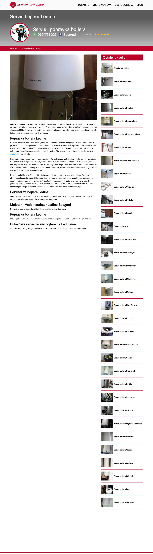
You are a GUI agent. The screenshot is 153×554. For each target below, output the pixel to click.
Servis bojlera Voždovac (124, 437)
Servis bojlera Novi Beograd (126, 305)
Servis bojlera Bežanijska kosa (127, 134)
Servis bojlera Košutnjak (124, 253)
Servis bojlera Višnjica (123, 410)
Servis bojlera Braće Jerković (126, 160)
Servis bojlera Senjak (123, 358)
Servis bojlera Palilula (123, 318)
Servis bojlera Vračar (123, 450)
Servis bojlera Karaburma (125, 239)
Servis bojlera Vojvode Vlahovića (128, 423)
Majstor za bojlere (121, 68)
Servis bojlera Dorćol (123, 213)
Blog (140, 4)
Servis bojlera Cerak (122, 174)
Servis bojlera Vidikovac (124, 397)
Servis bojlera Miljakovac (125, 279)
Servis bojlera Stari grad (124, 371)
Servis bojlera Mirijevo (123, 292)
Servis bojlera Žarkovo (123, 463)
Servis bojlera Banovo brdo (125, 121)
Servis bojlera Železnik (123, 476)
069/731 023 (47, 34)
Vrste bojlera (124, 4)
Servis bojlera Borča (122, 147)
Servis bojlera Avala (122, 95)
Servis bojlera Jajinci (122, 226)
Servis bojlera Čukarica (124, 187)
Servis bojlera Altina (122, 82)
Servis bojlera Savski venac (126, 345)
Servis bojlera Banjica (123, 108)
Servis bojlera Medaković (125, 266)
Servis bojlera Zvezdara (124, 502)
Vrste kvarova (102, 4)
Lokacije (83, 4)
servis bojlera (16, 154)
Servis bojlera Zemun (123, 489)
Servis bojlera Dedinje (123, 200)
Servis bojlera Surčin (123, 384)
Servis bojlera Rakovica (124, 331)
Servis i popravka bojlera (30, 5)
